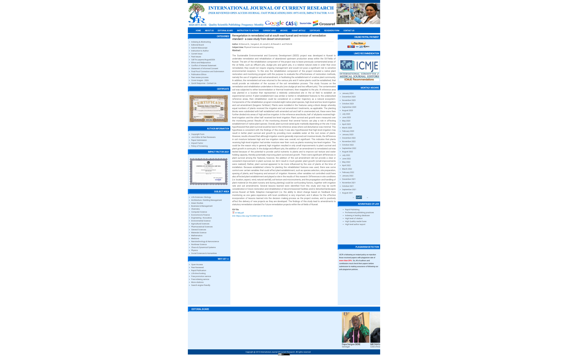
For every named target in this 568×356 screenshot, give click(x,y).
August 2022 (347, 152)
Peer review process (199, 77)
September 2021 (349, 189)
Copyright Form (197, 134)
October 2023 (348, 104)
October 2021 (348, 186)
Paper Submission (199, 140)
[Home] (262, 26)
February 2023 (348, 131)
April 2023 (346, 124)
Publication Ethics (198, 74)
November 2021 (349, 183)
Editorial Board (197, 45)
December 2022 (349, 138)
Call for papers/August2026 (203, 59)
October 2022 (348, 145)
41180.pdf (239, 213)
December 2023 (349, 97)
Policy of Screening (199, 146)
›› (367, 197)
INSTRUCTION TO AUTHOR (248, 31)
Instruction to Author (200, 51)
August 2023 (347, 110)
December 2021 (349, 179)
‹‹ (353, 197)
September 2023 (349, 107)
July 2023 (346, 114)
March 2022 (347, 169)
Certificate (315, 31)
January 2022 (347, 176)
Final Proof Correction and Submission (207, 71)
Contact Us (348, 31)
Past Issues (196, 57)
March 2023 (347, 128)
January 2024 (347, 93)
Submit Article (298, 31)
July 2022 (346, 155)
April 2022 (346, 165)
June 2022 (346, 158)
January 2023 (347, 134)
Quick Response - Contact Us (203, 83)
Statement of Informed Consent (204, 68)
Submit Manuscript (199, 48)
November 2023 (349, 100)
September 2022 (349, 148)
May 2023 (346, 121)
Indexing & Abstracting (201, 42)
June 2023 (346, 117)
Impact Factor (197, 143)
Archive (284, 31)
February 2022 (348, 172)
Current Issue (269, 31)
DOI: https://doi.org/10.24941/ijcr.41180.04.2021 (252, 216)
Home (198, 31)
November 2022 (349, 141)
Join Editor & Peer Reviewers (203, 137)
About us (209, 31)
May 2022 (346, 162)
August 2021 (347, 193)
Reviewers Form (331, 31)
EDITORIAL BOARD (225, 31)
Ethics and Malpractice (201, 62)
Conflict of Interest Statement (203, 65)
